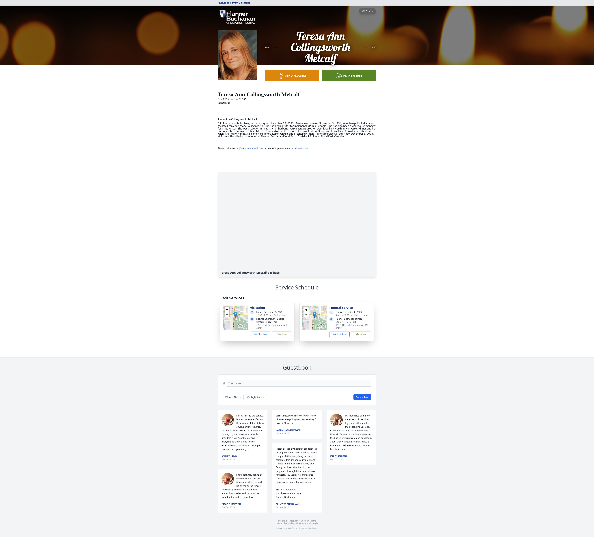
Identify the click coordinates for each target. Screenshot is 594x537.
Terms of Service (305, 523)
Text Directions (260, 334)
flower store (301, 148)
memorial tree (255, 148)
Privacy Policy (288, 523)
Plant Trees (282, 334)
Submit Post (362, 397)
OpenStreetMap (300, 528)
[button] (235, 315)
